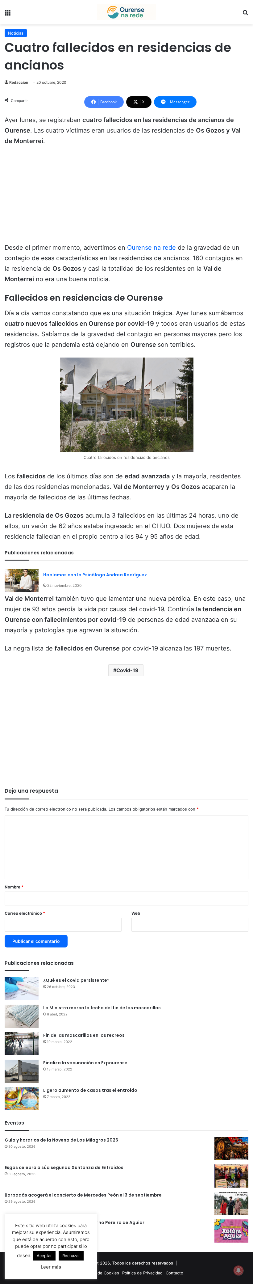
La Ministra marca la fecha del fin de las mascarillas (102, 1008)
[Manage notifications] (238, 1270)
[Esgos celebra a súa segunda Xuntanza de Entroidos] (231, 1176)
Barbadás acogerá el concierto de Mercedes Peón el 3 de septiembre (83, 1195)
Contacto (174, 1272)
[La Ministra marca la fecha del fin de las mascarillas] (22, 1016)
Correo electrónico (25, 913)
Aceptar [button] (44, 1255)
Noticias (15, 33)
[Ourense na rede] (126, 12)
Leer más (51, 1267)
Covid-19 (127, 670)
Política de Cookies (101, 1272)
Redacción (18, 82)
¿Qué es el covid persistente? (76, 980)
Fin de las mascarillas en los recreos (84, 1035)
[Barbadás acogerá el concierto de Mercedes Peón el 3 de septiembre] (231, 1203)
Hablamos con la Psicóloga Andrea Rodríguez (95, 575)
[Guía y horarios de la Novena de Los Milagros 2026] (231, 1148)
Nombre (14, 886)
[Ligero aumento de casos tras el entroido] (22, 1098)
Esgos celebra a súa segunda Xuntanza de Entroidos (64, 1167)
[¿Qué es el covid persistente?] (22, 988)
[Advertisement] (126, 197)
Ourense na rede (151, 247)
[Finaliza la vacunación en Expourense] (22, 1071)
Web (135, 913)
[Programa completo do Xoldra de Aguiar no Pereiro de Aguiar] (231, 1231)
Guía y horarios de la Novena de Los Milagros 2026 (61, 1140)
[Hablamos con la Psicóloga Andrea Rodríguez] (22, 580)
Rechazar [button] (71, 1255)
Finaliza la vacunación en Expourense (85, 1063)
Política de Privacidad (142, 1272)
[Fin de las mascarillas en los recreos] (22, 1043)
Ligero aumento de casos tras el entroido (90, 1090)
